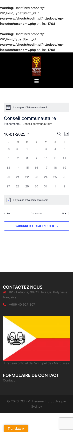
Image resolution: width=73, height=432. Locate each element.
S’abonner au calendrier (34, 226)
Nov (64, 213)
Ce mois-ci (36, 213)
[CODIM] (36, 66)
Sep (9, 213)
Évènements (11, 123)
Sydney (36, 406)
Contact (9, 380)
